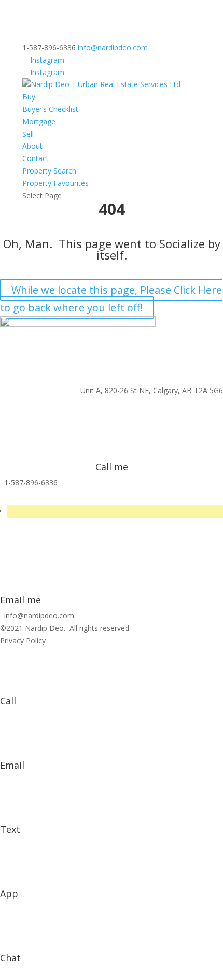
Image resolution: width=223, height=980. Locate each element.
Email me (20, 600)
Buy (28, 97)
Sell (28, 134)
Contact (35, 158)
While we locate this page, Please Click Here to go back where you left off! (111, 298)
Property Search (49, 171)
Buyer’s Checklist (50, 109)
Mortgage (38, 121)
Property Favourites (55, 183)
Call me (111, 466)
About (32, 146)
